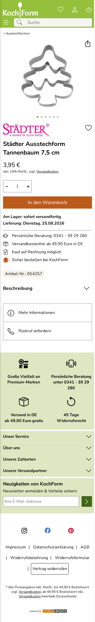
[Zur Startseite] (20, 9)
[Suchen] (21, 22)
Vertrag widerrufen (49, 568)
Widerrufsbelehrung (29, 558)
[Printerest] (71, 531)
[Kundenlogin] (75, 10)
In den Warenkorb (47, 202)
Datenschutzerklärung (53, 547)
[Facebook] (48, 531)
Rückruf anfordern (34, 331)
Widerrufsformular (72, 558)
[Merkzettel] (61, 10)
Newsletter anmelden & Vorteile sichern (40, 491)
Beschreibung (17, 288)
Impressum (16, 547)
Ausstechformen (18, 33)
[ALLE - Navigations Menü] (6, 22)
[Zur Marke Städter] (26, 130)
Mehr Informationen (36, 312)
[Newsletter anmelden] (87, 501)
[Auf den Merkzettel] (88, 128)
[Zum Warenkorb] (89, 10)
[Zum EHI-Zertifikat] (7, 260)
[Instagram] (24, 531)
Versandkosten (47, 172)
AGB (85, 547)
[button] (87, 44)
